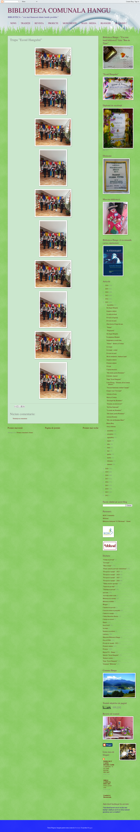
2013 (107, 492)
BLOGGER (106, 23)
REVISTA (39, 23)
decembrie (110, 305)
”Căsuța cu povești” (109, 560)
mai (108, 451)
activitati (105, 592)
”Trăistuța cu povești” (109, 589)
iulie (108, 444)
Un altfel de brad (112, 314)
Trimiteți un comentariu (20, 418)
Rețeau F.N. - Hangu (109, 652)
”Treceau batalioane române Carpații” (118, 388)
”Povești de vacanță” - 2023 (111, 572)
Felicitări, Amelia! (112, 376)
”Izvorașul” (106, 563)
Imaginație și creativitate (114, 340)
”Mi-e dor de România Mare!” (116, 420)
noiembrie (110, 431)
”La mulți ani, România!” (114, 410)
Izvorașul (109, 347)
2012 (107, 495)
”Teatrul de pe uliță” (109, 586)
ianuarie (109, 464)
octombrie (110, 434)
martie (109, 458)
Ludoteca (105, 634)
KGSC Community (108, 515)
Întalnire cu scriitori (109, 631)
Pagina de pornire (52, 427)
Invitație (105, 628)
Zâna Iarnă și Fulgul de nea (115, 324)
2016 (107, 482)
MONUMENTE (70, 23)
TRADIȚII (25, 23)
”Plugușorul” (111, 330)
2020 (107, 469)
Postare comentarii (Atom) (25, 432)
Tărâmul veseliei (108, 658)
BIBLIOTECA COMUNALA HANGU (59, 10)
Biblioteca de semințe (109, 598)
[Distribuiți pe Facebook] (22, 406)
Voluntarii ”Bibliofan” (109, 664)
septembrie (110, 437)
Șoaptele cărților (112, 311)
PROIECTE (53, 23)
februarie (110, 461)
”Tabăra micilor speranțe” (110, 583)
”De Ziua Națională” (113, 407)
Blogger (105, 604)
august (109, 441)
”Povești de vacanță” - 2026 (111, 581)
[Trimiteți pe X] (19, 406)
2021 (107, 302)
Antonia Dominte (112, 417)
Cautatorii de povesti (109, 607)
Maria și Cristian (112, 397)
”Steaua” (109, 327)
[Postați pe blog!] (17, 406)
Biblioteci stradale (108, 601)
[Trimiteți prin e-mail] (15, 406)
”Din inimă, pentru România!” (116, 373)
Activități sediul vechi (109, 595)
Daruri (105, 622)
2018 (107, 475)
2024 (107, 292)
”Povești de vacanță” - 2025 (111, 577)
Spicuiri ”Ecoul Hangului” (111, 655)
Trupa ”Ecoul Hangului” (114, 379)
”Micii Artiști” (107, 566)
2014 (107, 489)
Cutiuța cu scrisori (108, 619)
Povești (109, 366)
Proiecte (105, 649)
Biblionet (105, 518)
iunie (108, 447)
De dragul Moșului (112, 308)
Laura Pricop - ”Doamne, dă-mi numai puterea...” (118, 383)
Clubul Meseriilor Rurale (110, 616)
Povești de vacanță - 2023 (110, 643)
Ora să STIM (107, 640)
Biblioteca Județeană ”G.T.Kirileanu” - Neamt (116, 521)
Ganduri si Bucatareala (107, 796)
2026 (107, 285)
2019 (107, 472)
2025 (107, 289)
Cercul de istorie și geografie (111, 610)
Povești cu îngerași (112, 317)
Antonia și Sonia (112, 394)
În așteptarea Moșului (113, 337)
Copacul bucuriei (112, 369)
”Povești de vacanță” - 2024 (111, 574)
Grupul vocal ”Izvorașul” (114, 391)
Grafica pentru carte (107, 786)
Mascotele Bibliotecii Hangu (111, 637)
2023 (107, 295)
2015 (107, 485)
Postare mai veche (90, 427)
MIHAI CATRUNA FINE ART (107, 782)
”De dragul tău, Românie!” (115, 400)
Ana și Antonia (111, 426)
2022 (107, 299)
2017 (107, 479)
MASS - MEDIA (88, 23)
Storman (77, 828)
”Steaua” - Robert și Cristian (115, 343)
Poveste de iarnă (111, 321)
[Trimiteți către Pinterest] (24, 406)
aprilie (109, 454)
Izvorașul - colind (112, 350)
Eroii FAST (106, 625)
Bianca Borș (110, 423)
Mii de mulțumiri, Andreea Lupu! (117, 356)
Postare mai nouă (15, 427)
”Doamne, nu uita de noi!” (114, 404)
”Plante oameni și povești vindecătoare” (115, 569)
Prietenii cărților (112, 363)
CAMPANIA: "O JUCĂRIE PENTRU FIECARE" (108, 769)
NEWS (13, 23)
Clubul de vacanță (108, 613)
